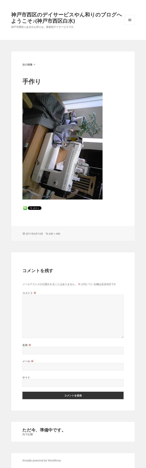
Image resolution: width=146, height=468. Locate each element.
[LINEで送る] (25, 208)
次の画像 (27, 64)
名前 (26, 345)
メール (28, 361)
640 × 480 (54, 233)
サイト (26, 377)
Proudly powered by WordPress (41, 460)
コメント (29, 293)
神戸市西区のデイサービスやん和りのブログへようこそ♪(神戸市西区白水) (66, 17)
